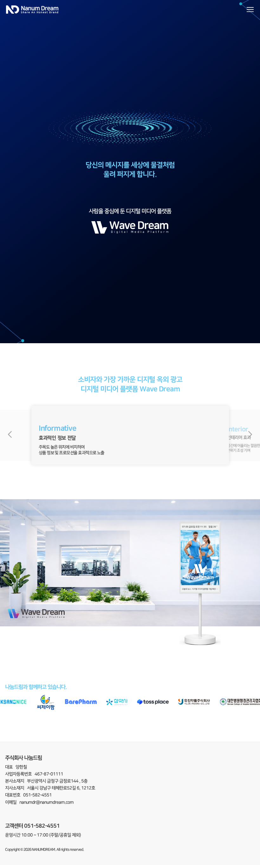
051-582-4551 (42, 826)
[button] (10, 435)
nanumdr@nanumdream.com (46, 802)
